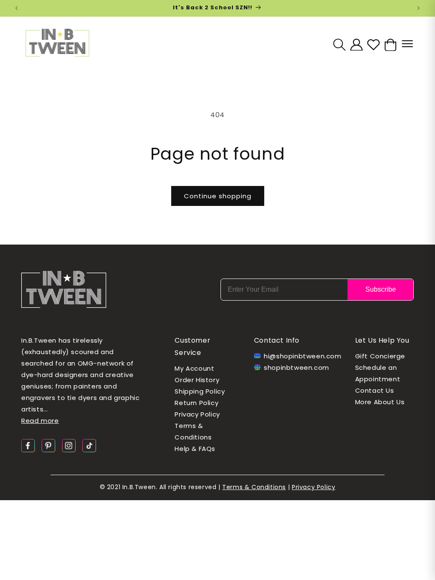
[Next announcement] (418, 8)
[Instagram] (69, 445)
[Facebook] (28, 445)
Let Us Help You (382, 340)
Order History (197, 379)
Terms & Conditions (193, 431)
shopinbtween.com (296, 367)
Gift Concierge (380, 356)
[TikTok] (89, 445)
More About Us (380, 401)
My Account (194, 368)
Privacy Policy (197, 414)
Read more (40, 420)
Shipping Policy (200, 391)
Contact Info (276, 340)
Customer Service (192, 346)
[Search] (339, 44)
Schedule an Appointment (378, 373)
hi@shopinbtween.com (299, 356)
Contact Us (374, 390)
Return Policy (196, 402)
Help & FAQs (195, 448)
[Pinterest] (48, 445)
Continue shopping (217, 195)
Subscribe (380, 289)
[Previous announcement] (16, 8)
